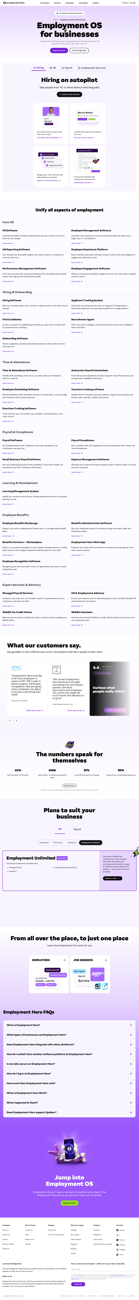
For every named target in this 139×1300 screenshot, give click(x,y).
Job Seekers (83, 3)
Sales (27, 1235)
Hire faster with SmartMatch (48, 138)
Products (96, 1230)
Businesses (45, 3)
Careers (5, 1239)
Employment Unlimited (91, 843)
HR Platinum (72, 843)
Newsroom (5, 1249)
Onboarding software (82, 183)
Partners (57, 3)
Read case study (33, 710)
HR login (28, 1244)
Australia (73, 1230)
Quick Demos (98, 1239)
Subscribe (78, 1284)
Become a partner (8, 1244)
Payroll (77, 829)
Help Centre (52, 1230)
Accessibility (130, 1296)
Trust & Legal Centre (66, 1296)
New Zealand (75, 1235)
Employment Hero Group (117, 1275)
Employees (70, 3)
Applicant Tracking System (47, 181)
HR (59, 829)
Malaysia (74, 1249)
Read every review (115, 710)
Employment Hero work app (103, 1244)
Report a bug (29, 1239)
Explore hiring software (71, 94)
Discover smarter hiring (83, 138)
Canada (73, 1253)
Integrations (97, 1235)
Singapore (74, 1244)
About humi (6, 1235)
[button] (69, 1025)
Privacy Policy (75, 1279)
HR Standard (44, 843)
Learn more (6, 243)
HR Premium (58, 843)
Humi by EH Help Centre (56, 1235)
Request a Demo (59, 50)
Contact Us (29, 1230)
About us (5, 1230)
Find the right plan (79, 50)
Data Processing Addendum (107, 1296)
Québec (96, 3)
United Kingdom (76, 1239)
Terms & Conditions (80, 1296)
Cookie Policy (121, 1296)
